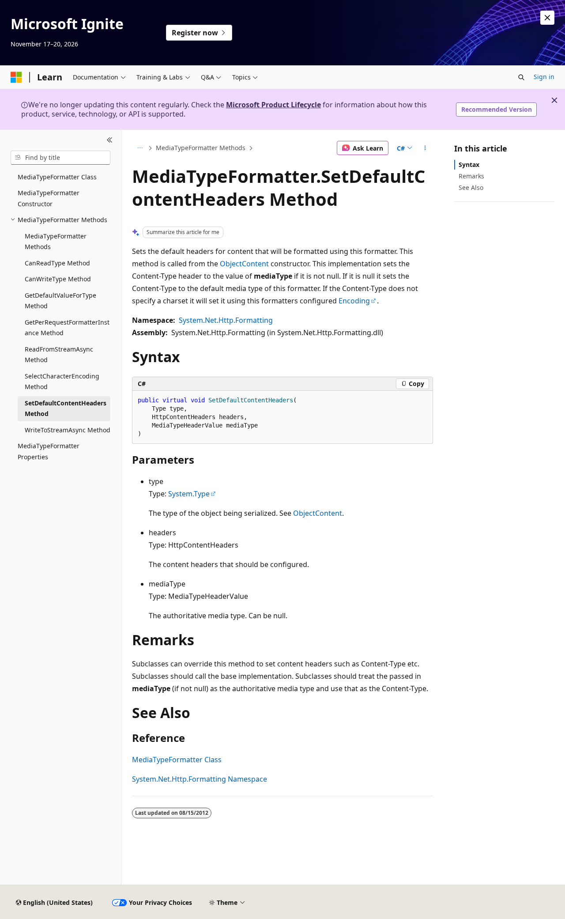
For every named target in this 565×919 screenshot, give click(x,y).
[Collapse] (109, 140)
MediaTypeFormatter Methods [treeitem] (56, 241)
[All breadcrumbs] (139, 148)
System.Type (189, 494)
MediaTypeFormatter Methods (200, 148)
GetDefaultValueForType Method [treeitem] (60, 300)
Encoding (354, 301)
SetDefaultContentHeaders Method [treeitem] (65, 408)
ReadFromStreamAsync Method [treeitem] (59, 354)
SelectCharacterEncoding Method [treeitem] (62, 381)
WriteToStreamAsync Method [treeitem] (67, 430)
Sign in (544, 76)
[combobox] (60, 158)
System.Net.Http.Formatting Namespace (199, 779)
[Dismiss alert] (547, 18)
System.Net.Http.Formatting (226, 320)
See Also (471, 187)
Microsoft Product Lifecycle (273, 105)
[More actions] (425, 148)
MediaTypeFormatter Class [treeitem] (57, 177)
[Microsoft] (16, 77)
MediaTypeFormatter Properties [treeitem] (48, 451)
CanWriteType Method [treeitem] (58, 279)
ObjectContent (244, 264)
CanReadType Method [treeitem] (57, 263)
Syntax (469, 164)
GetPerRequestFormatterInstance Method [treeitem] (67, 327)
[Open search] (521, 77)
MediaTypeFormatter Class (177, 759)
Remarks (471, 176)
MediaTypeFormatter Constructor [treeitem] (48, 198)
